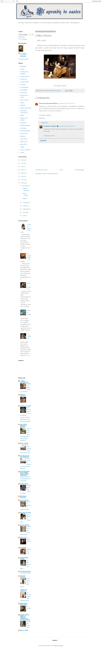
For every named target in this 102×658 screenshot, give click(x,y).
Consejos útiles (24, 82)
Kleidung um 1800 (25, 406)
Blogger (61, 645)
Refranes (22, 136)
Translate (24, 39)
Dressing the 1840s (25, 512)
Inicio (61, 170)
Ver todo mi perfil (23, 59)
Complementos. (24, 76)
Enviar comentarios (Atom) (50, 174)
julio (24, 216)
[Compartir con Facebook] (70, 90)
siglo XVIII (23, 144)
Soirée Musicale (29, 541)
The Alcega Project (25, 571)
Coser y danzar (24, 500)
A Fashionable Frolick (24, 558)
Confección (23, 79)
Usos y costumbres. (25, 150)
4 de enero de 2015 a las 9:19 (67, 126)
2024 (22, 167)
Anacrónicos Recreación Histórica (48, 103)
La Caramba (29, 608)
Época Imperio (24, 100)
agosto (25, 212)
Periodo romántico (25, 125)
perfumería (23, 123)
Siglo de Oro (23, 142)
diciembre (25, 186)
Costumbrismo (24, 87)
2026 (22, 160)
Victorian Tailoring (22, 576)
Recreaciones (23, 133)
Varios (22, 152)
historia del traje (24, 525)
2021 (22, 170)
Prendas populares (25, 131)
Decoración (23, 92)
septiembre (26, 209)
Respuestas (44, 123)
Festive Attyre (24, 484)
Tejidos (22, 147)
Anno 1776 (23, 537)
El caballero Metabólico (49, 126)
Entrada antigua (79, 170)
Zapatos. (24, 198)
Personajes (23, 128)
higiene (22, 103)
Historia (22, 105)
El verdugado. (29, 336)
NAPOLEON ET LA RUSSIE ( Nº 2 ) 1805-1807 (25, 479)
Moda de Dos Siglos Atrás (23, 604)
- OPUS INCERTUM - (24, 381)
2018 (22, 173)
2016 (22, 176)
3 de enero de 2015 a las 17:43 (66, 103)
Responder (42, 118)
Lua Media (23, 547)
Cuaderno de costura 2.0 (23, 590)
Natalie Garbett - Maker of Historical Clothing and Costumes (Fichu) (25, 617)
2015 (22, 180)
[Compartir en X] (69, 90)
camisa (22, 69)
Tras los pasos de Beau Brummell (24, 456)
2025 (22, 163)
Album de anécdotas (22, 395)
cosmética (23, 84)
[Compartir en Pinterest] (72, 90)
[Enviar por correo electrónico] (66, 90)
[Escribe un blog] (67, 90)
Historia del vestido (25, 108)
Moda (22, 115)
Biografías (23, 66)
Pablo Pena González (23, 496)
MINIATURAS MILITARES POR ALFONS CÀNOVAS (24, 473)
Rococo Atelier (24, 443)
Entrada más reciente (41, 170)
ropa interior (23, 139)
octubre (25, 206)
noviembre (26, 202)
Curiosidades (23, 90)
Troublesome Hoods (25, 573)
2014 (22, 183)
